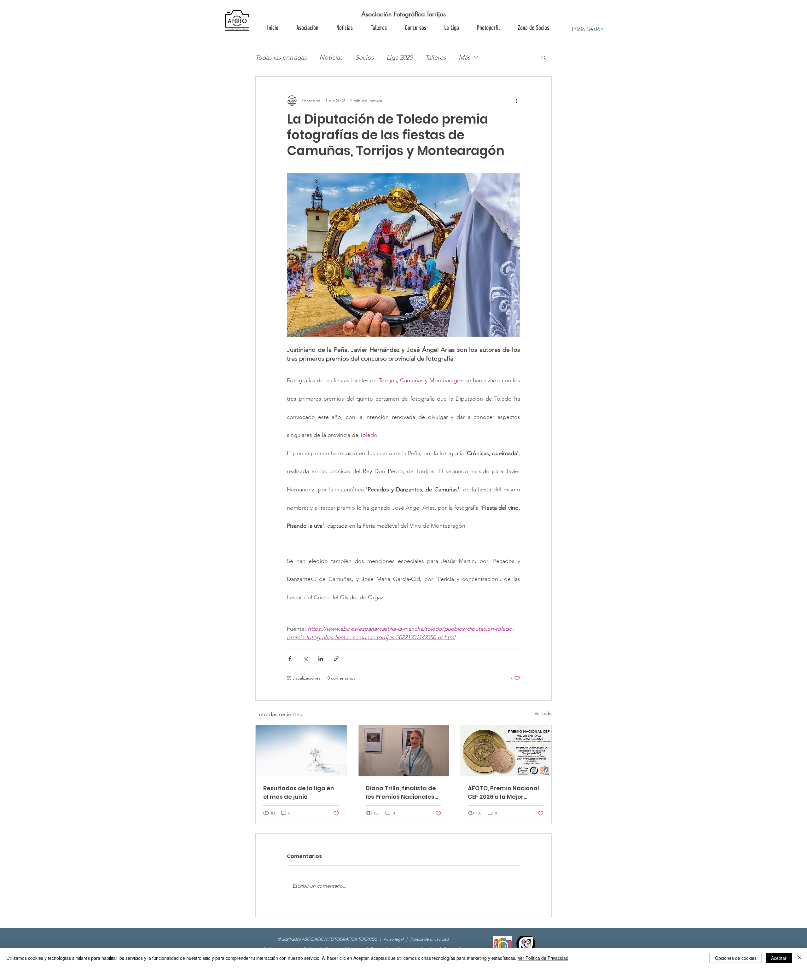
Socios (364, 57)
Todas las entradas (281, 57)
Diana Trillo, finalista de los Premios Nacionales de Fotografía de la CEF (401, 792)
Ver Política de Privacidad (543, 958)
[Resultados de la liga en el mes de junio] (301, 750)
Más (464, 57)
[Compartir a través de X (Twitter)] (305, 659)
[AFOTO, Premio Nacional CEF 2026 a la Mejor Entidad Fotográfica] (505, 750)
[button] (533, 27)
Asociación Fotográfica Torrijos (403, 14)
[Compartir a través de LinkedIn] (321, 659)
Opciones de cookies (736, 958)
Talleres (435, 57)
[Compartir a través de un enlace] (336, 659)
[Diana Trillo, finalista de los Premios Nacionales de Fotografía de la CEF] (403, 750)
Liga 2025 (399, 57)
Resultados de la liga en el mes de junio (298, 792)
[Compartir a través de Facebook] (290, 659)
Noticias (331, 57)
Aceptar (779, 958)
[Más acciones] (516, 100)
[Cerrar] (799, 958)
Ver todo (543, 713)
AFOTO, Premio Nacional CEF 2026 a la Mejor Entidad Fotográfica (503, 792)
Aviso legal (394, 939)
